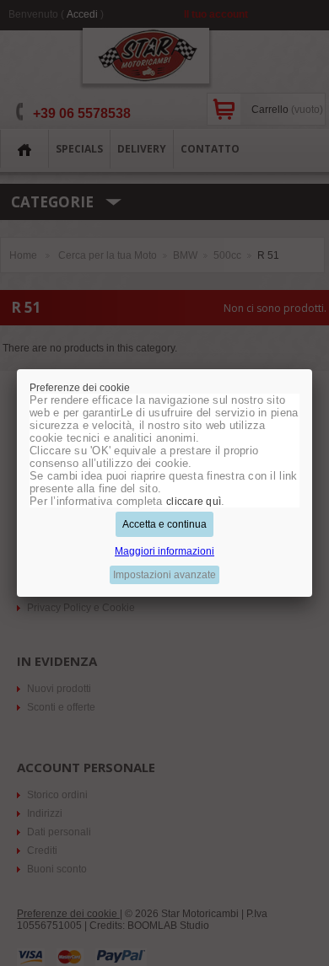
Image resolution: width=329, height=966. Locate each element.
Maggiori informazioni (164, 551)
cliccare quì (193, 501)
